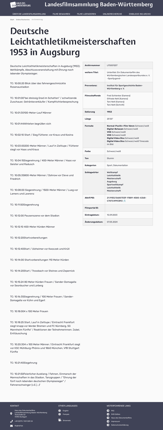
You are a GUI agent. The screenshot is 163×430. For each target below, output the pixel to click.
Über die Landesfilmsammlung (29, 14)
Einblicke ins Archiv (140, 14)
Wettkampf (112, 172)
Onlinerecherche (112, 14)
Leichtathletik (114, 175)
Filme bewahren (61, 14)
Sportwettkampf (115, 184)
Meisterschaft (114, 178)
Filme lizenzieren (86, 14)
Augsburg (112, 181)
